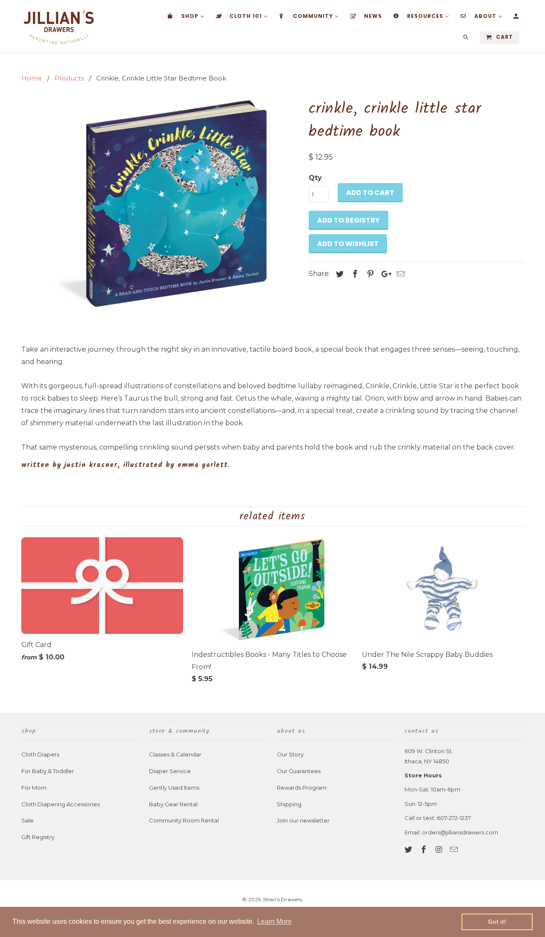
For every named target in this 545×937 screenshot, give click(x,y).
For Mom (33, 787)
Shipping (289, 804)
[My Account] (516, 18)
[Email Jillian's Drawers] (454, 849)
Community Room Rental (184, 820)
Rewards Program (302, 787)
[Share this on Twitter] (338, 274)
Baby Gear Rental (173, 804)
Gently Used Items (174, 787)
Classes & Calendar (175, 754)
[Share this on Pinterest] (369, 274)
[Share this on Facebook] (354, 274)
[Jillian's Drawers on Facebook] (424, 849)
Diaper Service (170, 771)
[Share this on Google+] (384, 274)
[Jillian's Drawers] (58, 26)
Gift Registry (37, 837)
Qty (315, 178)
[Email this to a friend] (399, 274)
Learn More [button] (274, 921)
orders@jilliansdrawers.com (460, 832)
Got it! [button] (497, 921)
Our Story (290, 754)
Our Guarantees (299, 771)
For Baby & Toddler (47, 771)
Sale (27, 820)
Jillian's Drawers (282, 899)
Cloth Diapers (40, 754)
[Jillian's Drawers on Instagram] (440, 849)
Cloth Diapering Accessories (60, 804)
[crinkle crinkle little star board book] (160, 202)
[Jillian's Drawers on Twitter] (409, 849)
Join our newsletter (303, 820)
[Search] (466, 39)
